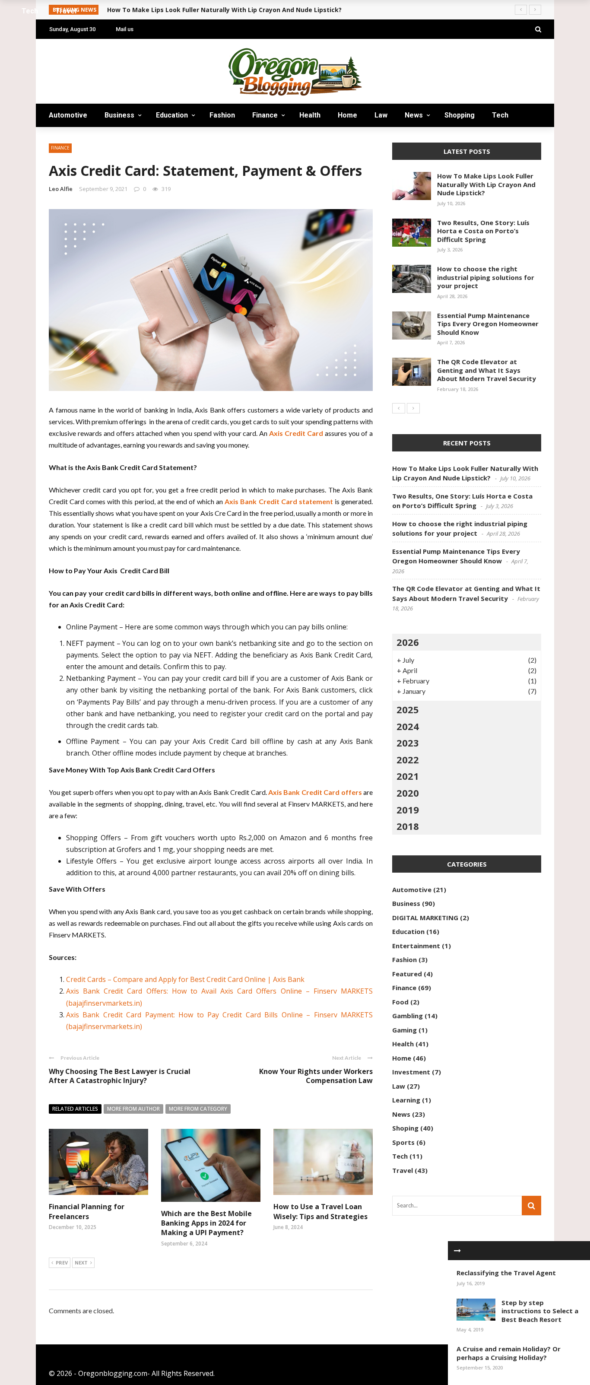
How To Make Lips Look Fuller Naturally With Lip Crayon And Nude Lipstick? (486, 184)
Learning (406, 1100)
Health (309, 115)
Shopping (459, 115)
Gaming (404, 1030)
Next (81, 1262)
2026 (408, 641)
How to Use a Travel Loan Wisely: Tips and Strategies (320, 1211)
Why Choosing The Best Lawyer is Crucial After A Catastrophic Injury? (119, 1076)
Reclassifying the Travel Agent (506, 1272)
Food (400, 1001)
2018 (408, 826)
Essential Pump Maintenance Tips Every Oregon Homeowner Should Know (488, 324)
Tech (500, 115)
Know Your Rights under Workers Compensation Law (316, 1076)
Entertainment (416, 945)
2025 (408, 709)
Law (380, 115)
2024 (408, 726)
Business (119, 115)
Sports (403, 1142)
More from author (133, 1108)
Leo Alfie (61, 189)
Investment (411, 1071)
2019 (408, 809)
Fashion (222, 115)
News (414, 115)
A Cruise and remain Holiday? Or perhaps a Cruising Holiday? (509, 1353)
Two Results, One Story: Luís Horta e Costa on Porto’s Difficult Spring (483, 231)
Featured (407, 973)
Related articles (75, 1108)
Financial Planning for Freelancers (86, 1211)
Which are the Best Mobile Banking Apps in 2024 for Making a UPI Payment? (206, 1223)
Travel (68, 138)
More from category (198, 1108)
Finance (265, 115)
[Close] (457, 1250)
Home (347, 115)
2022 (408, 759)
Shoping (405, 1128)
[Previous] (398, 408)
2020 (408, 792)
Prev (62, 1262)
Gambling (407, 1015)
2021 (408, 775)
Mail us (124, 29)
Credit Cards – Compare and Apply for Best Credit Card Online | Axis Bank (185, 979)
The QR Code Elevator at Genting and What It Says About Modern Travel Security (486, 370)
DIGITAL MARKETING (425, 917)
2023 (408, 742)
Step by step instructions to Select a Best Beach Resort (539, 1311)
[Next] (413, 408)
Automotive (68, 115)
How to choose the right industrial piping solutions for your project (485, 277)
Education (172, 115)
